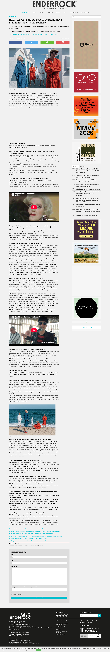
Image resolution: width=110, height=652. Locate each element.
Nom (12, 554)
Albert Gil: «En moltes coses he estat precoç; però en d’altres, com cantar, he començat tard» (35, 531)
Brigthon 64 (21, 545)
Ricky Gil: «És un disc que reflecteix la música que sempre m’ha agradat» (34, 34)
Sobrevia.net (89, 622)
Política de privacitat (61, 634)
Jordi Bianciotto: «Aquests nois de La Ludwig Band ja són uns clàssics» (87, 193)
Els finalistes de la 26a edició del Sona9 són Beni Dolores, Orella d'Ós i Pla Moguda (88, 171)
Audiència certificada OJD (62, 623)
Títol (12, 560)
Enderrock (15, 545)
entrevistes (31, 545)
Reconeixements (59, 628)
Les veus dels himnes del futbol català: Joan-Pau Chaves (86, 181)
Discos (42, 13)
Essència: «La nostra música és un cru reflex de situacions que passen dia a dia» (32, 533)
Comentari (14, 566)
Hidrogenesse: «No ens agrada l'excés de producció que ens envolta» (29, 541)
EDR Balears (74, 13)
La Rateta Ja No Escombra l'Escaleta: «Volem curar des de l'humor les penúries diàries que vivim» (36, 536)
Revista (50, 13)
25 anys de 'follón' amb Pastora (86, 215)
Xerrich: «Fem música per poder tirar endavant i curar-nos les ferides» (29, 538)
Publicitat (58, 629)
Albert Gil (36, 545)
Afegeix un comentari (64, 38)
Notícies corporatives (61, 624)
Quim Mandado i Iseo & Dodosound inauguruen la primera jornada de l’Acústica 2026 (87, 200)
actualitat (41, 545)
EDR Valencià (85, 13)
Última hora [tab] (76, 166)
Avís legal (58, 632)
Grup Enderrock (86, 327)
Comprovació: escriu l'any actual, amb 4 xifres (25, 587)
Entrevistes (16, 543)
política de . (31, 650)
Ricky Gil (26, 545)
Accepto (38, 650)
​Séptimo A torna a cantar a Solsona (88, 189)
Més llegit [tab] (82, 166)
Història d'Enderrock (61, 626)
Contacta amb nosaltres (61, 631)
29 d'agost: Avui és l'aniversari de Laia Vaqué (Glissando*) (87, 176)
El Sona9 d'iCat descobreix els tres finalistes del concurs (87, 185)
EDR (65, 13)
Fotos (58, 13)
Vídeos (34, 13)
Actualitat (25, 13)
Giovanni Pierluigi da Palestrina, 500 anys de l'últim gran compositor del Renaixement (88, 211)
